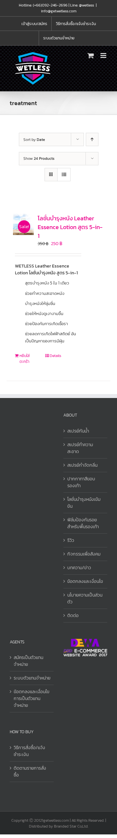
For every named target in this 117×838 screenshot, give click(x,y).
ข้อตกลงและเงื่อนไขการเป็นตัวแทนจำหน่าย (31, 698)
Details (55, 356)
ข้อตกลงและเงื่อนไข (85, 581)
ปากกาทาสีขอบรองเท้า (81, 482)
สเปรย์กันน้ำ (78, 431)
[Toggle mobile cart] (90, 55)
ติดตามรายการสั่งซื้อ (30, 771)
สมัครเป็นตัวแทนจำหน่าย (28, 661)
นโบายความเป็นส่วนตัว (84, 598)
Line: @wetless (82, 5)
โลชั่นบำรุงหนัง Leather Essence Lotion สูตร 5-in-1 (70, 227)
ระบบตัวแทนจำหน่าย (32, 678)
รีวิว (70, 540)
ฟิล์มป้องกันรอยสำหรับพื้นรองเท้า (83, 523)
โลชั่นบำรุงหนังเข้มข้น (83, 503)
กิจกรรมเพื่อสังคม (83, 554)
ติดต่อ (73, 615)
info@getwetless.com (58, 11)
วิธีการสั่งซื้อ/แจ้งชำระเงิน (29, 751)
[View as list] (64, 174)
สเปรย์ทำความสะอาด (80, 448)
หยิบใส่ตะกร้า (25, 358)
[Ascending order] (92, 139)
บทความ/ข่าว (79, 567)
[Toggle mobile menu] (103, 55)
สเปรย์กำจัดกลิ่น (82, 465)
